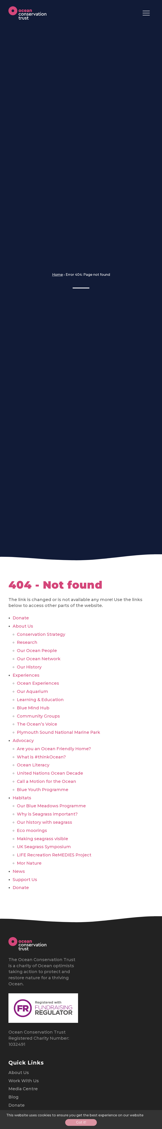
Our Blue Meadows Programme (51, 805)
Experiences (26, 675)
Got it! (81, 1122)
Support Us (25, 879)
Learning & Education (40, 699)
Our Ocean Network (39, 658)
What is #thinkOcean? (41, 756)
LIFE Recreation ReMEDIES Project (54, 854)
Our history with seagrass (44, 822)
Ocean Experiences (38, 683)
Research (27, 642)
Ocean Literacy (33, 764)
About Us (23, 626)
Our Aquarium (32, 691)
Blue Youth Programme (42, 789)
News (19, 871)
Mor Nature (29, 863)
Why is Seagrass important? (47, 814)
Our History (29, 667)
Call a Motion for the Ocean (46, 781)
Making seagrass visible (42, 838)
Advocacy (23, 740)
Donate (21, 617)
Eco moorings (32, 830)
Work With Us (23, 1080)
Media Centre (23, 1088)
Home (57, 275)
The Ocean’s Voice (37, 724)
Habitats (22, 797)
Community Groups (38, 716)
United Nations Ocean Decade (50, 773)
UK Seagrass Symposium (44, 846)
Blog (13, 1097)
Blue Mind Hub (33, 707)
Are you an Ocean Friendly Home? (54, 748)
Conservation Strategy (41, 634)
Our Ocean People (37, 650)
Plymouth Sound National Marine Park (58, 732)
